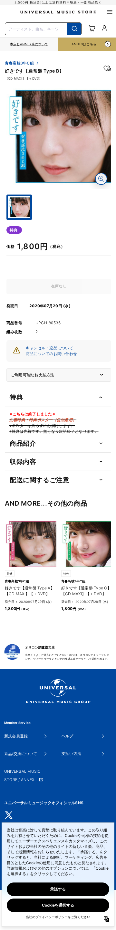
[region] (29, 44)
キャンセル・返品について (49, 347)
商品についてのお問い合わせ (51, 353)
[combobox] (43, 28)
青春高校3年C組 (19, 63)
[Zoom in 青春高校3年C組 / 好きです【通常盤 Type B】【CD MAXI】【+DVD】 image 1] (101, 179)
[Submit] (74, 29)
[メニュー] (109, 12)
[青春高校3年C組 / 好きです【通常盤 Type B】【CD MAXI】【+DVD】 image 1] (58, 136)
